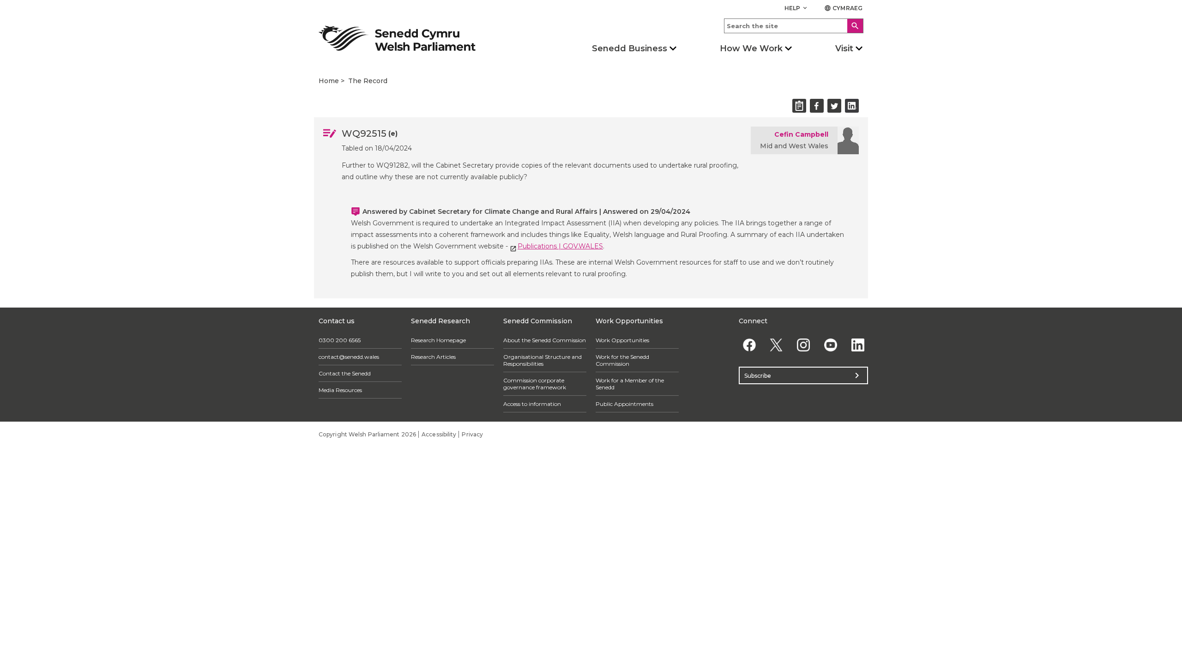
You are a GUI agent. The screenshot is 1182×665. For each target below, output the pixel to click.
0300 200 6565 (340, 340)
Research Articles (433, 356)
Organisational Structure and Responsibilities (542, 360)
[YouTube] (830, 344)
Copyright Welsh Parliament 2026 (367, 434)
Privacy (472, 434)
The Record (367, 81)
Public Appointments (624, 403)
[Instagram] (803, 344)
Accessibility (439, 434)
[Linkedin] (857, 344)
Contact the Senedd (345, 373)
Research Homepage (438, 340)
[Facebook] (749, 344)
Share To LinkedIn (852, 106)
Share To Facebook (817, 106)
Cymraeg (843, 8)
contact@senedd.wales (349, 356)
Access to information (532, 403)
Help (796, 8)
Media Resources (340, 390)
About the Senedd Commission (544, 340)
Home (329, 81)
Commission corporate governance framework (534, 384)
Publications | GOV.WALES (560, 246)
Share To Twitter (834, 106)
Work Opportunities (622, 340)
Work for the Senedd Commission (622, 360)
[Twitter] (776, 344)
